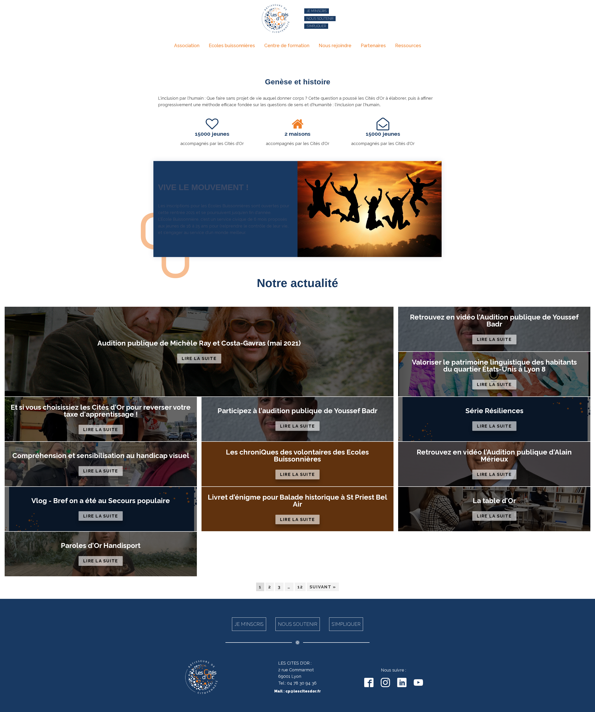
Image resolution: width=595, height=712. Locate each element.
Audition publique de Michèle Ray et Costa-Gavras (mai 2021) (199, 343)
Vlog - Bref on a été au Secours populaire (100, 500)
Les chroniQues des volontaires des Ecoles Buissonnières (297, 456)
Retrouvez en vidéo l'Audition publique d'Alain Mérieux (494, 456)
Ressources (408, 45)
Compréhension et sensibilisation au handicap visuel (100, 455)
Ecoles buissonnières (232, 45)
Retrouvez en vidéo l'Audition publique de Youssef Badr (494, 321)
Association (186, 45)
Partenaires (373, 45)
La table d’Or (494, 500)
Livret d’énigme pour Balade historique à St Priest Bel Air (297, 501)
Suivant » (323, 586)
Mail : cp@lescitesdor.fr (297, 691)
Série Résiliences (494, 410)
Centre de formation (286, 45)
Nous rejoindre (335, 45)
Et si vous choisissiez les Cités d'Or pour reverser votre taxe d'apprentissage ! (101, 411)
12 (300, 586)
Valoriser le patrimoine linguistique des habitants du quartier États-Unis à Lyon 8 (494, 366)
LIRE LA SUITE (199, 358)
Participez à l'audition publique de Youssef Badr (297, 410)
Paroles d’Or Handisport (100, 545)
